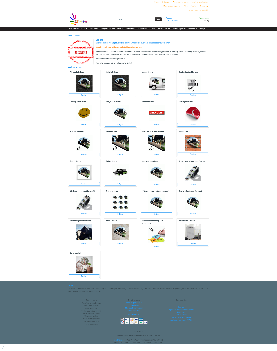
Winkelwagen (204, 18)
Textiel (167, 29)
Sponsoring (204, 6)
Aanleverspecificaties (200, 2)
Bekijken (84, 95)
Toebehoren (192, 29)
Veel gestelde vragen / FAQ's (181, 320)
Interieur (120, 29)
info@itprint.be (120, 340)
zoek (158, 19)
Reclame (151, 29)
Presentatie (142, 29)
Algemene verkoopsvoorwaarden (181, 310)
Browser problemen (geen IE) (198, 10)
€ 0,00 (206, 20)
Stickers (160, 29)
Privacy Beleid (181, 315)
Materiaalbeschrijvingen (171, 6)
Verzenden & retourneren (181, 317)
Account (169, 18)
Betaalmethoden (134, 315)
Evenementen (94, 29)
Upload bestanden (190, 6)
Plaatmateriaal (130, 29)
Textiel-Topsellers (179, 29)
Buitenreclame (74, 29)
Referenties (134, 305)
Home (157, 2)
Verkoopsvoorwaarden (181, 2)
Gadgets (104, 29)
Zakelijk (202, 29)
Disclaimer (181, 312)
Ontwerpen (166, 2)
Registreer (174, 21)
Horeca (112, 29)
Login (167, 21)
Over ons (181, 307)
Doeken (84, 29)
